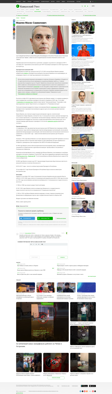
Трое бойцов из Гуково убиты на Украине (27, 265)
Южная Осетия (90, 11)
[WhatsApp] (14, 25)
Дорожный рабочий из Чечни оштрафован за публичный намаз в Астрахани (25, 297)
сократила (36, 86)
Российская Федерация (46, 11)
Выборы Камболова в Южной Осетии (56, 15)
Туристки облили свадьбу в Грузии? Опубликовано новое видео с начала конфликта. (28, 374)
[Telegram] (14, 23)
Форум (52, 1)
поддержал (54, 107)
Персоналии (23, 17)
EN (95, 1)
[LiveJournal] (14, 34)
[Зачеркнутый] (38, 244)
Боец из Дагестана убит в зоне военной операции (29, 274)
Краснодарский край (29, 11)
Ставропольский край (79, 11)
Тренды (29, 1)
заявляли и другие (53, 121)
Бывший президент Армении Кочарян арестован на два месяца (81, 82)
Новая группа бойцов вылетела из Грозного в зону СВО (31, 270)
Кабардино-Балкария (78, 9)
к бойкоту (26, 73)
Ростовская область (55, 11)
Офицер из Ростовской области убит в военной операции (71, 270)
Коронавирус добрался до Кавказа (27, 94)
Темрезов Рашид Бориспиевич (79, 180)
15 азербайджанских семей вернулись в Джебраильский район (81, 35)
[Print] (14, 38)
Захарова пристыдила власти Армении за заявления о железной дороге (82, 58)
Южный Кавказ (19, 13)
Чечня (85, 11)
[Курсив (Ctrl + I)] (33, 244)
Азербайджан (32, 9)
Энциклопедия (45, 1)
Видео (63, 1)
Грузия (61, 9)
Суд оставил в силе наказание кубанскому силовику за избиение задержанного (45, 297)
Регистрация (35, 257)
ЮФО (24, 13)
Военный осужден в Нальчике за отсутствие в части (70, 274)
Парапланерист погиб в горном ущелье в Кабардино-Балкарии (72, 265)
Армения (37, 9)
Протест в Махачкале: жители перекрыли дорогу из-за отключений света (82, 347)
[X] (14, 29)
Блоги (58, 1)
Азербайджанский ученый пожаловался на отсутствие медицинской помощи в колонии (65, 297)
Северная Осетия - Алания (65, 11)
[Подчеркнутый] (36, 244)
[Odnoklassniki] (14, 32)
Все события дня (92, 276)
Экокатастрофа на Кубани (90, 15)
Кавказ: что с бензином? (22, 15)
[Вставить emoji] (42, 244)
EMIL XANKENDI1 (28, 233)
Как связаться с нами (65, 385)
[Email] (14, 36)
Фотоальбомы (70, 1)
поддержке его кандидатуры (25, 102)
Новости (18, 1)
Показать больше (56, 377)
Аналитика (36, 1)
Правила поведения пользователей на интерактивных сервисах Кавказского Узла (43, 391)
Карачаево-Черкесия (20, 11)
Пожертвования (75, 385)
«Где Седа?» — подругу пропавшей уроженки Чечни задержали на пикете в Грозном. (81, 323)
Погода (78, 1)
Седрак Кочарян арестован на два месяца (82, 128)
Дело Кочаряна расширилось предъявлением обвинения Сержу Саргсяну (83, 148)
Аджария (22, 9)
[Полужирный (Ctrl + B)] (31, 244)
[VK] (14, 21)
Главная (17, 17)
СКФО (73, 11)
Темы (24, 1)
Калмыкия (85, 9)
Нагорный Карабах (37, 11)
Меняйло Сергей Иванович (78, 198)
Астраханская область (45, 9)
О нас (58, 385)
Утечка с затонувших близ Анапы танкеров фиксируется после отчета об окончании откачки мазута (86, 297)
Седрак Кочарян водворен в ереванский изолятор (82, 105)
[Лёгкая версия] (90, 1)
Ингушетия (71, 9)
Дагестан (65, 9)
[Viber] (14, 27)
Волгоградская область (54, 9)
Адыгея (27, 9)
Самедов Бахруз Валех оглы (78, 216)
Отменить (62, 257)
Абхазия (18, 9)
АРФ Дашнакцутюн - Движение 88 (25, 156)
